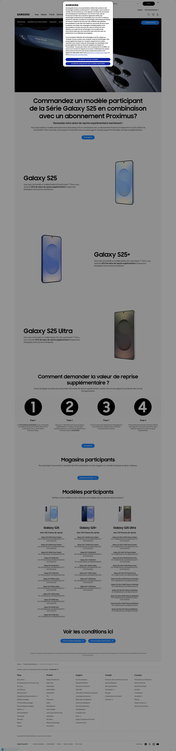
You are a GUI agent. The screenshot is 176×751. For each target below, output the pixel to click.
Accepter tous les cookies (88, 59)
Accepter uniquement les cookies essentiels (88, 63)
